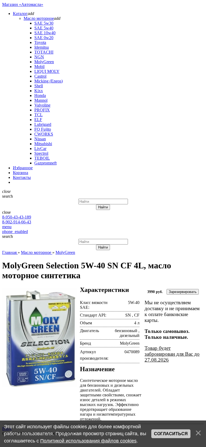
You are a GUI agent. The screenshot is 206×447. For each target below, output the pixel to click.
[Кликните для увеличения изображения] (39, 337)
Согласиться (171, 433)
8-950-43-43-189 (16, 217)
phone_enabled (15, 231)
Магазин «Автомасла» (22, 4)
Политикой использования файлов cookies (88, 441)
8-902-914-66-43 (16, 222)
